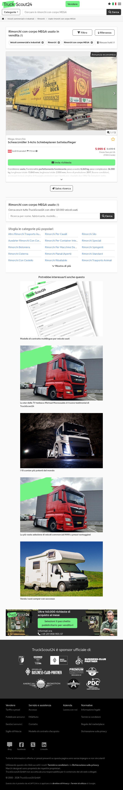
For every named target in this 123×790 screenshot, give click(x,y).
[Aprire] (61, 179)
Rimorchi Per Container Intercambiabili (66, 240)
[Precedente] (9, 93)
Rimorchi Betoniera (19, 247)
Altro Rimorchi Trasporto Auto (24, 234)
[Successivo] (114, 93)
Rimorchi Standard (92, 253)
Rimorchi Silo (89, 234)
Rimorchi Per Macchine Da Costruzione (67, 247)
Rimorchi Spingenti (92, 247)
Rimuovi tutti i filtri (108, 42)
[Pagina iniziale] (3, 18)
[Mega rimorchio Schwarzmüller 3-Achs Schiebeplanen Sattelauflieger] (61, 93)
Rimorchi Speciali (91, 240)
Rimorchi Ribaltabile (56, 260)
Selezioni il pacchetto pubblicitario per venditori (57, 623)
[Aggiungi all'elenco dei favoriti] (113, 139)
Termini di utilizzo (78, 783)
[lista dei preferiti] (109, 4)
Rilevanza (105, 32)
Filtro (83, 32)
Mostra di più (63, 265)
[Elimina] (42, 42)
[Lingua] (114, 4)
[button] (119, 4)
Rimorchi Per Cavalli (56, 234)
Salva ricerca (62, 188)
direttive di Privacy (60, 783)
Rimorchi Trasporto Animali (97, 260)
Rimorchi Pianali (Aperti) (58, 253)
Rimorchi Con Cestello (20, 260)
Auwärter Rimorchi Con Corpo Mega (28, 240)
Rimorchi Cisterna (18, 253)
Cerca (115, 12)
